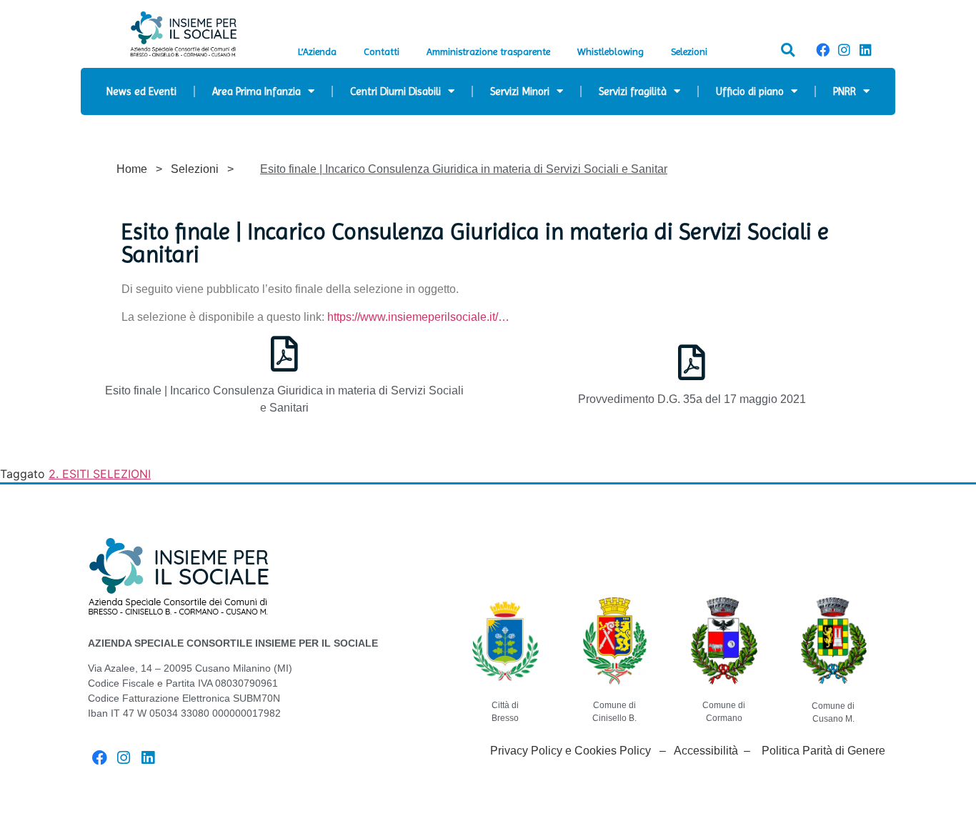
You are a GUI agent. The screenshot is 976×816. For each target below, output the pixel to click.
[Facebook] (822, 50)
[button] (787, 49)
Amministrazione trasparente (488, 51)
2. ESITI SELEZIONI (100, 474)
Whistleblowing (610, 51)
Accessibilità (706, 751)
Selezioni (689, 51)
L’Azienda (317, 51)
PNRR (844, 91)
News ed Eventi (141, 91)
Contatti (381, 51)
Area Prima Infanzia (256, 91)
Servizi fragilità (633, 91)
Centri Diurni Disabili (395, 91)
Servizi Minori (519, 91)
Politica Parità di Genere (823, 751)
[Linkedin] (866, 50)
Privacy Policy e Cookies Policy (570, 751)
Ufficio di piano (750, 91)
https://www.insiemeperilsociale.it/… (418, 317)
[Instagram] (844, 50)
